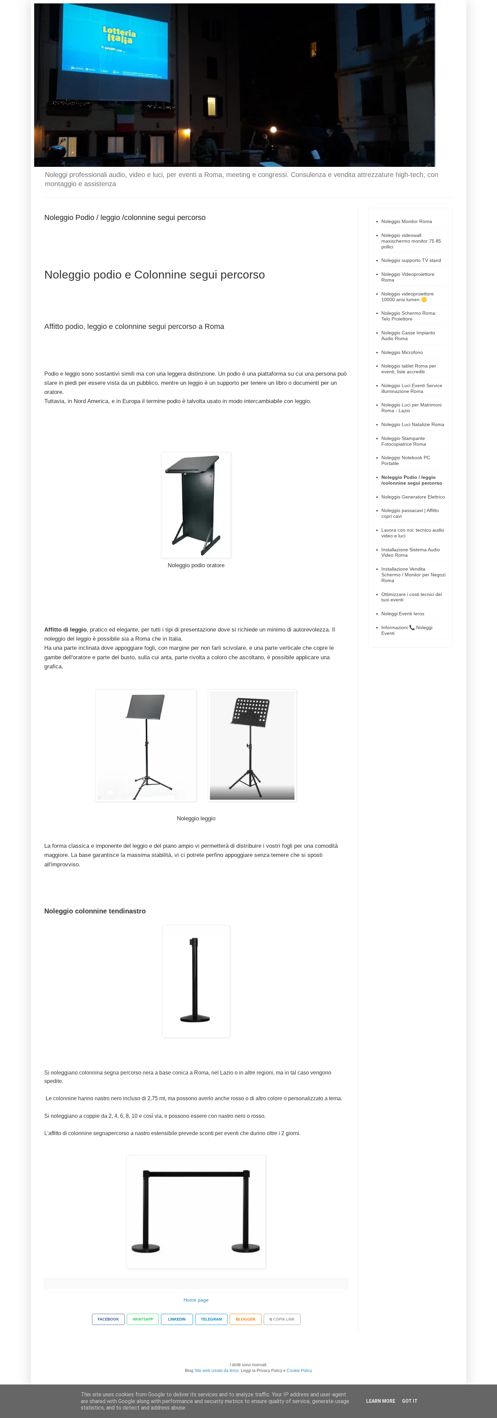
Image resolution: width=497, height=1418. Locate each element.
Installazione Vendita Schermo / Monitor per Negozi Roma (413, 574)
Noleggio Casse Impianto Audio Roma (408, 335)
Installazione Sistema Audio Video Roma (410, 552)
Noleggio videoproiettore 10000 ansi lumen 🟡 (407, 296)
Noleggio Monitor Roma (406, 221)
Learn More (380, 1401)
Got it (410, 1401)
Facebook (108, 1319)
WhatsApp (143, 1319)
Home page (196, 1300)
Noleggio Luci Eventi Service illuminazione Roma (411, 388)
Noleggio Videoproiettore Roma (407, 277)
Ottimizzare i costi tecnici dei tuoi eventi (411, 597)
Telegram (211, 1319)
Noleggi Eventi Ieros (402, 613)
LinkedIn (177, 1319)
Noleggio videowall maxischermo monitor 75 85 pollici (411, 240)
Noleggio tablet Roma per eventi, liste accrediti (408, 368)
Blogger (245, 1319)
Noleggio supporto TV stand (411, 260)
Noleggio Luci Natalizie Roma (412, 424)
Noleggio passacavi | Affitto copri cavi (410, 513)
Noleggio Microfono (402, 352)
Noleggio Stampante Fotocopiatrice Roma (403, 441)
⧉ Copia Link (282, 1319)
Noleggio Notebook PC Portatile (405, 460)
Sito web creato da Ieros (216, 1370)
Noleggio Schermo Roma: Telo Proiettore (408, 316)
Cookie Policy (299, 1370)
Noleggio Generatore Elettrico (413, 497)
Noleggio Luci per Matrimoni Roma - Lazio (411, 407)
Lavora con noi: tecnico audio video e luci (412, 532)
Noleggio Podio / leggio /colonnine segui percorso (411, 480)
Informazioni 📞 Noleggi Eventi (406, 630)
